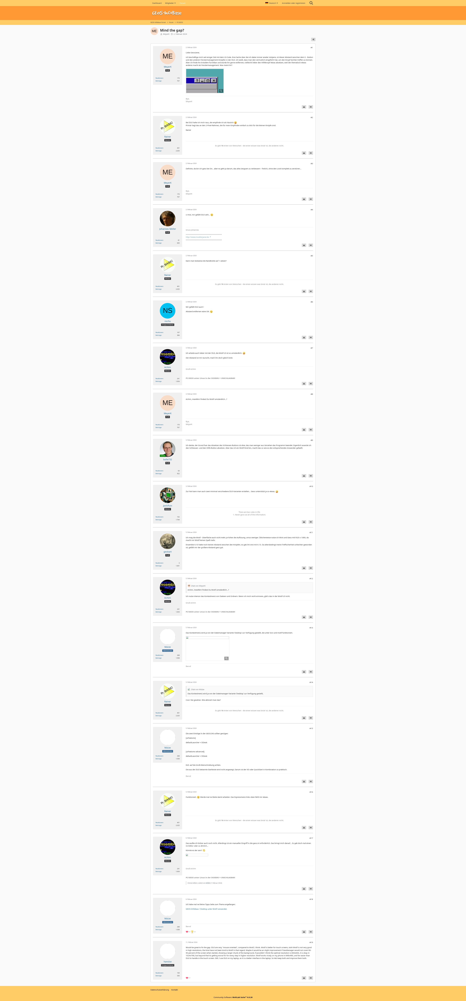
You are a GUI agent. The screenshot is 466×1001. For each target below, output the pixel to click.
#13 (311, 627)
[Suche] (311, 3)
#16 (311, 792)
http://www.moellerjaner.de (197, 237)
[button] (271, 3)
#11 (311, 532)
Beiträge (158, 81)
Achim (208, 883)
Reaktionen (159, 78)
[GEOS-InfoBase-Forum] (233, 13)
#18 (311, 899)
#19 (311, 942)
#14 (311, 682)
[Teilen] (313, 39)
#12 (311, 578)
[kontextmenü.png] (207, 648)
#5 (312, 255)
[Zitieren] (311, 107)
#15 (311, 728)
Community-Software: (233, 997)
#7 (312, 348)
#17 (311, 838)
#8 (312, 394)
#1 (312, 47)
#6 (312, 302)
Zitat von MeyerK (198, 586)
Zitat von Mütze (197, 689)
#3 (312, 163)
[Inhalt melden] (304, 107)
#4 (312, 209)
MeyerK (166, 34)
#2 (312, 117)
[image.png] (205, 81)
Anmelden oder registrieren (293, 3)
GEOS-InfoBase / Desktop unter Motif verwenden (206, 909)
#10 (311, 486)
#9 (312, 440)
